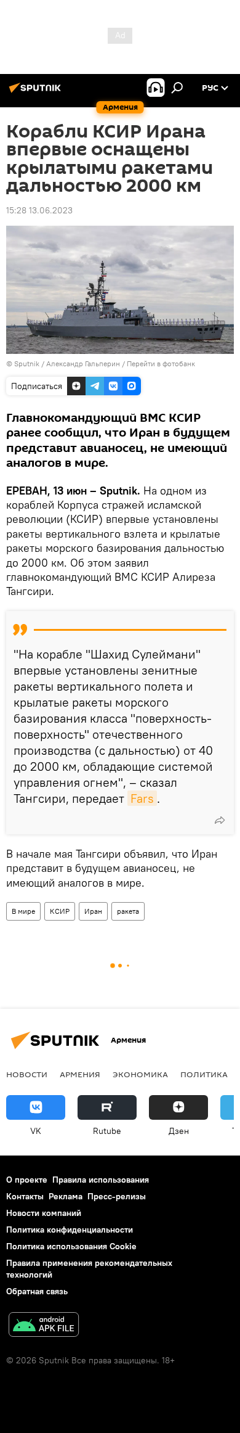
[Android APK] (44, 1326)
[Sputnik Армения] (37, 92)
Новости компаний (43, 1212)
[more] (219, 820)
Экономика (140, 1074)
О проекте (26, 1179)
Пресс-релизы (116, 1196)
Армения (80, 1074)
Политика (204, 1074)
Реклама (65, 1196)
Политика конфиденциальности (69, 1229)
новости (26, 1074)
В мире (23, 911)
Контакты (25, 1196)
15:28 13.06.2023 (39, 210)
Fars (142, 798)
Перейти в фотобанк (161, 363)
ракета (128, 911)
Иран (93, 911)
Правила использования (100, 1179)
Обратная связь (37, 1291)
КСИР (60, 911)
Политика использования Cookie (71, 1246)
